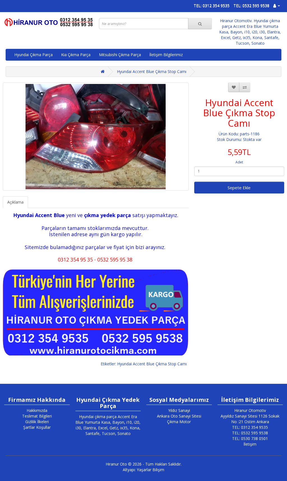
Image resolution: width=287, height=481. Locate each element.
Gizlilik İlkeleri (37, 421)
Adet (239, 162)
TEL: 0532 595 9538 (251, 5)
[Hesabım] (276, 5)
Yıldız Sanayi (179, 410)
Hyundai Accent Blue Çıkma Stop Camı (151, 71)
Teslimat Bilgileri (37, 416)
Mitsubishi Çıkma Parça (120, 54)
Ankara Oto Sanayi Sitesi (179, 416)
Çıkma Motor (179, 421)
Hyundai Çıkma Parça (33, 54)
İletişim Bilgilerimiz (166, 54)
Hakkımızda (37, 410)
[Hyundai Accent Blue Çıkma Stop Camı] (96, 137)
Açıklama (15, 202)
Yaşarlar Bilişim (150, 469)
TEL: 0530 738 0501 (250, 438)
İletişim (250, 444)
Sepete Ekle (239, 187)
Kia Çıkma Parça (76, 54)
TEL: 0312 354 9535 (212, 5)
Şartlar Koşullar (37, 427)
